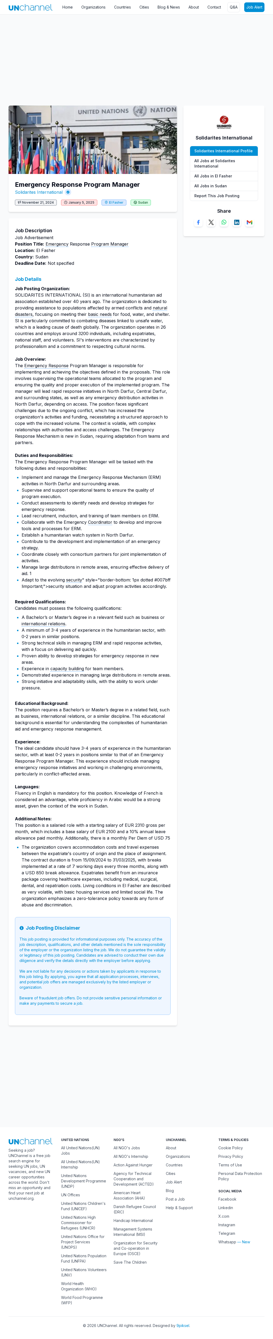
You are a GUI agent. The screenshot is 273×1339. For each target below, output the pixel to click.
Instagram (226, 1224)
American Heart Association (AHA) (129, 1195)
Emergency (57, 244)
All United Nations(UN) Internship (80, 1164)
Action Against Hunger (133, 1165)
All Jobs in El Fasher (213, 176)
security (74, 580)
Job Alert (254, 7)
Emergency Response (46, 365)
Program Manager (110, 244)
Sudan (143, 202)
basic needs (100, 314)
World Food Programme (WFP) (82, 1300)
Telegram (226, 1233)
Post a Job (175, 1199)
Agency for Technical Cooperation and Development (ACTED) (134, 1178)
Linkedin (225, 1207)
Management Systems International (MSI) (133, 1232)
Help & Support (179, 1207)
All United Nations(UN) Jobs (80, 1150)
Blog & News (169, 7)
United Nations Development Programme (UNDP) (83, 1181)
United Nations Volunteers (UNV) (84, 1272)
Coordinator (100, 522)
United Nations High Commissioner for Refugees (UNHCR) (78, 1222)
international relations (43, 623)
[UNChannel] (31, 7)
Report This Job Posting (216, 195)
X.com (223, 1216)
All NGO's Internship (131, 1156)
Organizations (93, 7)
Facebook (227, 1199)
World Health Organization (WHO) (79, 1286)
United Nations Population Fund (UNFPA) (83, 1258)
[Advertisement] (136, 57)
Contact (214, 7)
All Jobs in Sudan (210, 186)
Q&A (234, 7)
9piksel (182, 1325)
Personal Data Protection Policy (240, 1176)
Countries (122, 7)
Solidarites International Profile (223, 151)
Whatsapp (227, 1242)
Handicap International (133, 1220)
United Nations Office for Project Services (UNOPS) (83, 1241)
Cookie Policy (230, 1148)
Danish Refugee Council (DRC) (135, 1209)
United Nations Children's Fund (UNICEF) (83, 1206)
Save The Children (130, 1262)
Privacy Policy (230, 1156)
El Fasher (116, 202)
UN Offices (70, 1195)
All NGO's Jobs (127, 1148)
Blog (170, 1190)
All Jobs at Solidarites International (214, 163)
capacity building (67, 668)
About (193, 7)
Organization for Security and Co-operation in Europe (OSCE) (136, 1248)
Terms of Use (230, 1165)
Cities (144, 7)
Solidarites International (39, 192)
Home (67, 7)
